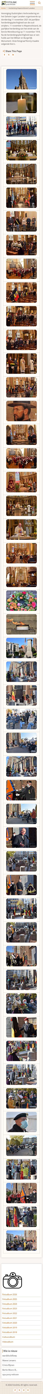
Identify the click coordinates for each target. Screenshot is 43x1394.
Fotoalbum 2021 (9, 1318)
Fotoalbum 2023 (9, 1308)
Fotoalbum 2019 (9, 1327)
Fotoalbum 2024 (9, 1304)
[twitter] (19, 1390)
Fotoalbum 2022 (9, 1313)
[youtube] (28, 1390)
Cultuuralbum (8, 1337)
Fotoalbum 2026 (9, 1294)
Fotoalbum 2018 (9, 1332)
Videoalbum (7, 1341)
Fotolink (11, 2)
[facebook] (15, 1390)
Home (3, 8)
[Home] (3, 3)
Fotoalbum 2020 (9, 1322)
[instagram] (23, 1390)
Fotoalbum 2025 (9, 1299)
